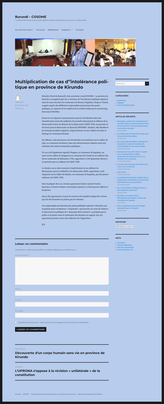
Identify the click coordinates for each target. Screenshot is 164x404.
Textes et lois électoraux (125, 105)
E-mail (18, 300)
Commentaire (22, 255)
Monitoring (19, 108)
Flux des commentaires (125, 247)
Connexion (121, 243)
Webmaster (19, 102)
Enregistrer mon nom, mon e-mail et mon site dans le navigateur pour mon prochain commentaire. (53, 322)
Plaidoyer (120, 103)
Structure (40, 30)
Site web (19, 311)
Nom (18, 289)
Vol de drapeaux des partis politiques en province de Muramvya (53, 394)
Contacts (80, 30)
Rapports (66, 30)
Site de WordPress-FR (125, 250)
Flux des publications (124, 245)
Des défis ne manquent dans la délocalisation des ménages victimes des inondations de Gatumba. (131, 198)
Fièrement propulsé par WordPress (90, 394)
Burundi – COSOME (30, 17)
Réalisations (53, 30)
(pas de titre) (121, 172)
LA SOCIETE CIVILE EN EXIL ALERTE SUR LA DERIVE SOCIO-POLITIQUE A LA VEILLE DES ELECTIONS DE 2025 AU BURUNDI (132, 180)
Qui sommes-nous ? (24, 30)
